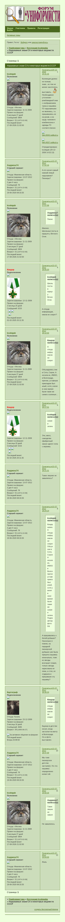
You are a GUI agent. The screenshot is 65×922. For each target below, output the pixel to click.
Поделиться (47, 70)
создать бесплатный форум (46, 909)
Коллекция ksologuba (37, 48)
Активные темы (13, 35)
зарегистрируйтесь (40, 42)
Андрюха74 (12, 165)
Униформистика (17, 48)
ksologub (11, 74)
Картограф (12, 692)
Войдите (24, 42)
